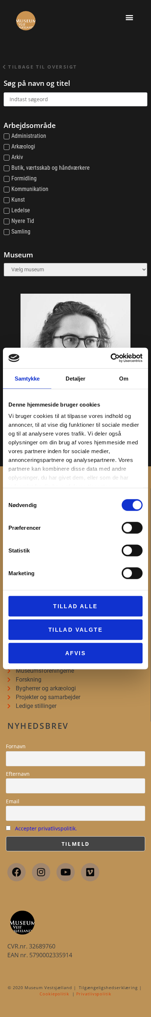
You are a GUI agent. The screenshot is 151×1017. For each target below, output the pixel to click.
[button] (129, 17)
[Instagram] (41, 872)
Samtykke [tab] (27, 378)
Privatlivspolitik (93, 993)
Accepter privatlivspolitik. (46, 828)
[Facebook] (16, 872)
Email (12, 801)
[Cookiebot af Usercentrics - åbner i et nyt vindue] (110, 358)
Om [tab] (123, 378)
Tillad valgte (75, 629)
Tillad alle (75, 606)
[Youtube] (65, 872)
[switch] (132, 527)
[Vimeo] (90, 872)
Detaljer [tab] (76, 378)
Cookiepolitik (54, 993)
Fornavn (16, 746)
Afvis (75, 653)
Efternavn (18, 773)
